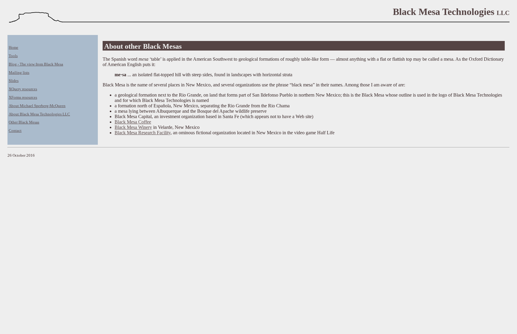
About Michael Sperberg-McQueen (37, 106)
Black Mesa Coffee (133, 121)
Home (13, 47)
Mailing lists (19, 73)
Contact (15, 131)
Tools (13, 56)
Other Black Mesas (24, 122)
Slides (14, 81)
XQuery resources (23, 89)
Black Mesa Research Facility (143, 132)
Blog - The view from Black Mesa (36, 64)
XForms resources (23, 97)
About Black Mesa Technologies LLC (39, 114)
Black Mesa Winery (133, 127)
